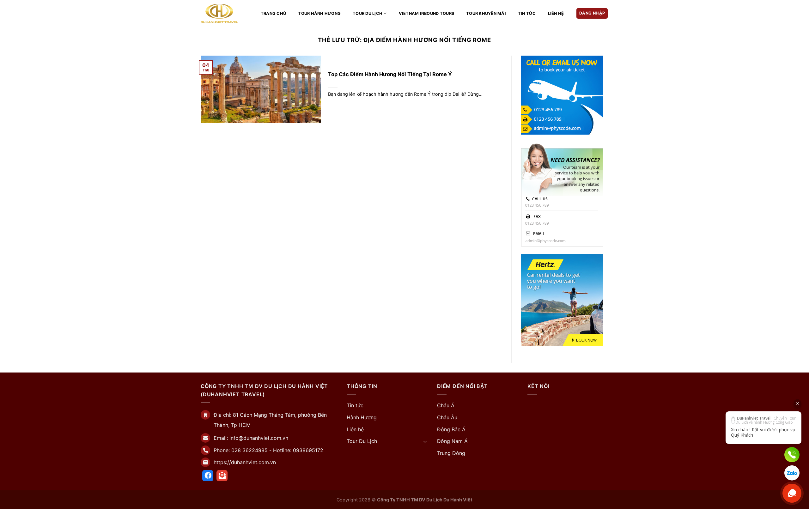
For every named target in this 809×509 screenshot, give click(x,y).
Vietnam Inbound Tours (426, 13)
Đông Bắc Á (451, 429)
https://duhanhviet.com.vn (245, 462)
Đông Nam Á (452, 441)
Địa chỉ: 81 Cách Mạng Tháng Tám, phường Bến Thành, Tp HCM (271, 420)
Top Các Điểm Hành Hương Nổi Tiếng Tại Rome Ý (390, 74)
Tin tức (527, 13)
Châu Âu (447, 417)
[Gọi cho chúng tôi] (792, 454)
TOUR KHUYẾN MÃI (486, 13)
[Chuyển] (425, 441)
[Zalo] (792, 473)
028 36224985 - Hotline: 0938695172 (277, 450)
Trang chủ (273, 13)
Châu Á (445, 405)
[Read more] (207, 475)
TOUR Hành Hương (319, 13)
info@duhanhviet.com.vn (258, 438)
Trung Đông (451, 453)
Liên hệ (556, 13)
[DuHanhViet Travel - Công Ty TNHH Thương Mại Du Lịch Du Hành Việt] (219, 13)
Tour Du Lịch (367, 13)
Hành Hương (362, 417)
